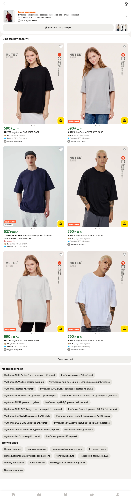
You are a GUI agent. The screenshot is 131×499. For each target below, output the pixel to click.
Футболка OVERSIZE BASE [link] (22, 132)
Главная (13, 495)
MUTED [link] (7, 132)
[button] (5, 4)
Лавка (39, 495)
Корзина (92, 495)
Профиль (118, 495)
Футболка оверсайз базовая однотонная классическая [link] (28, 237)
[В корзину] (61, 120)
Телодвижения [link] (13, 236)
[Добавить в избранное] (61, 46)
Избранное (65, 495)
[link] (29, 375)
